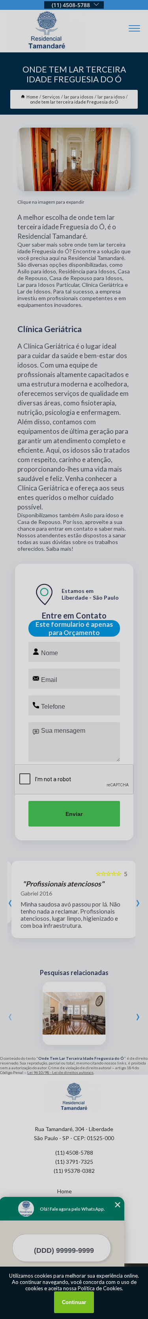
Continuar (74, 1302)
